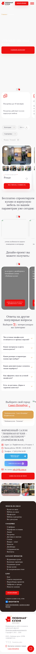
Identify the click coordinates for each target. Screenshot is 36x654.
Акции (9, 532)
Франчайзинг (22, 3)
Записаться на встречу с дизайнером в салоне (15, 303)
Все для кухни (12, 519)
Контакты (10, 552)
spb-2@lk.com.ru (19, 469)
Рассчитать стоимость (17, 185)
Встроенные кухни (14, 559)
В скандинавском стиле (15, 569)
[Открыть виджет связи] (30, 648)
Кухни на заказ (12, 509)
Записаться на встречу (18, 476)
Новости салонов (13, 587)
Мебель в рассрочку (14, 517)
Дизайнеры (11, 547)
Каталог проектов (14, 556)
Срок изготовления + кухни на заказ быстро (17, 605)
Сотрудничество (13, 549)
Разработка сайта (17, 642)
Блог (8, 577)
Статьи (9, 539)
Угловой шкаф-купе (10, 174)
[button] (29, 155)
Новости (10, 544)
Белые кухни (11, 567)
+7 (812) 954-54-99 (19, 451)
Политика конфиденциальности (16, 630)
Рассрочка (10, 534)
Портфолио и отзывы (15, 529)
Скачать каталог (18, 50)
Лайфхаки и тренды (14, 584)
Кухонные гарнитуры (15, 562)
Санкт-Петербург (18, 405)
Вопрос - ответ (12, 542)
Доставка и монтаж (14, 537)
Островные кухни (13, 564)
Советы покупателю (14, 579)
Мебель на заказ (13, 512)
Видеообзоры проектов (15, 582)
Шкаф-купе (11, 514)
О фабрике (11, 527)
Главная (4, 14)
